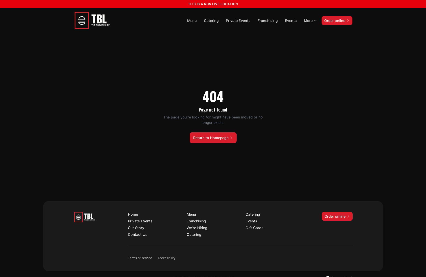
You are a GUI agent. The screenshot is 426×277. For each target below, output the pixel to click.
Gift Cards (254, 227)
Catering (211, 20)
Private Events (238, 20)
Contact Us (137, 234)
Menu (192, 20)
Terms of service (140, 258)
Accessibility (166, 258)
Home (133, 214)
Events (291, 20)
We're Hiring (197, 227)
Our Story (136, 227)
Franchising (268, 20)
